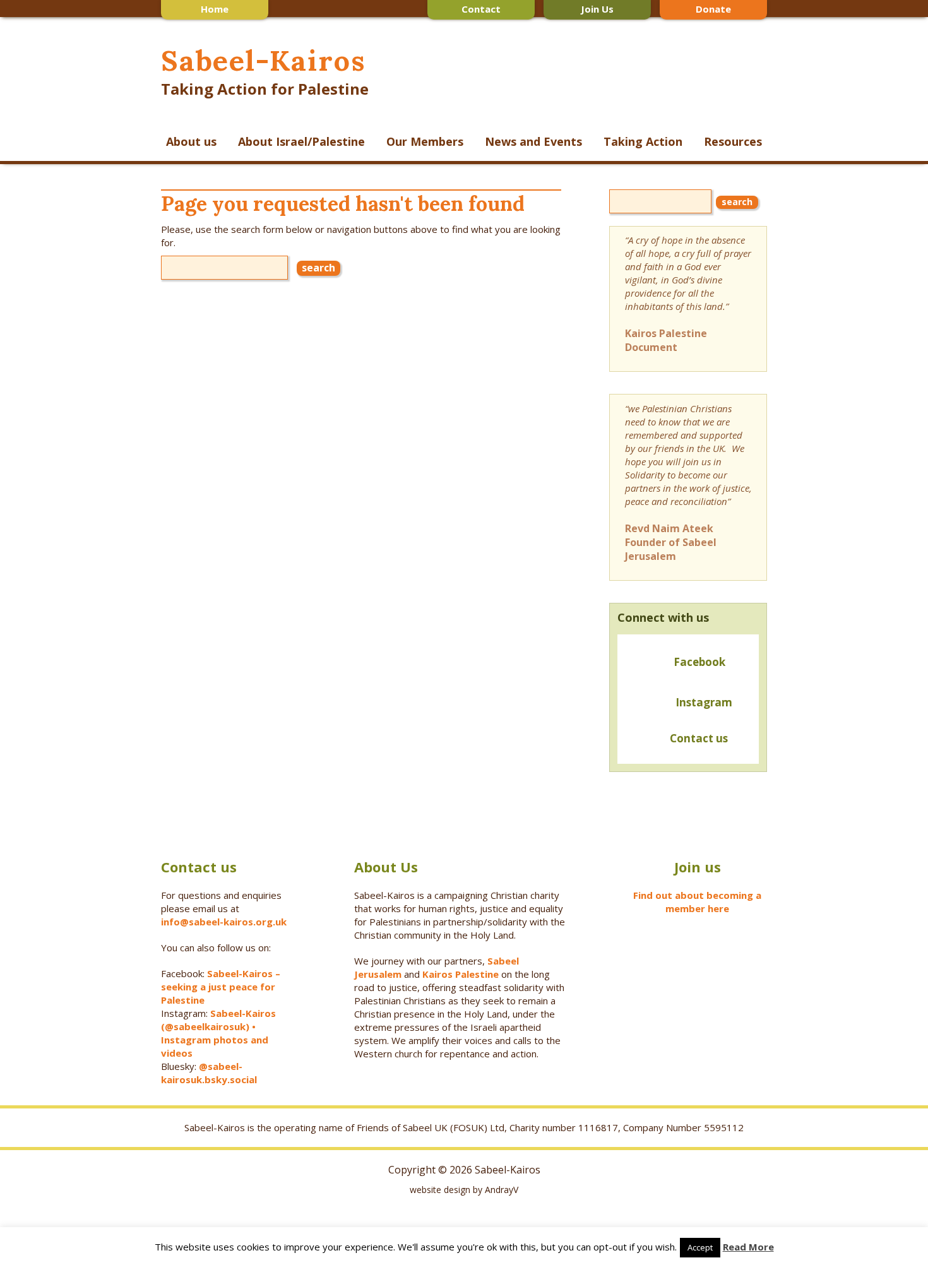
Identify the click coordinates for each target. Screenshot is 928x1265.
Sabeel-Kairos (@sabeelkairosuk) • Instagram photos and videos (218, 1033)
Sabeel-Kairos (263, 60)
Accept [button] (700, 1247)
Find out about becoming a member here (697, 902)
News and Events (533, 141)
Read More (748, 1246)
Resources (733, 141)
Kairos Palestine (460, 974)
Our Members (424, 141)
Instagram (703, 702)
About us (191, 141)
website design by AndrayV (464, 1190)
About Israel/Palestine (301, 141)
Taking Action (643, 141)
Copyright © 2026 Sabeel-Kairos (464, 1170)
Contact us (696, 738)
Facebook (699, 661)
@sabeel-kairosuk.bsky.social (210, 1073)
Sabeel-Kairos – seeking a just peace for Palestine (220, 986)
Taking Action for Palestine (265, 88)
